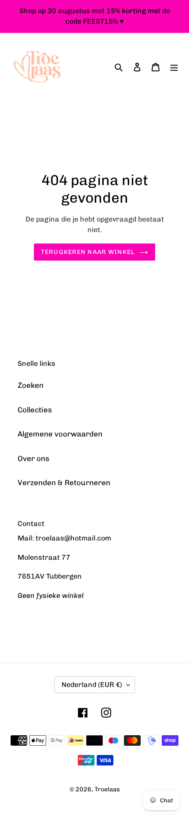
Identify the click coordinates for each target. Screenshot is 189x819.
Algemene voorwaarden (60, 433)
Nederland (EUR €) (92, 684)
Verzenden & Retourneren (64, 482)
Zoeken (31, 385)
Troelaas (107, 789)
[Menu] (174, 67)
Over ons (33, 458)
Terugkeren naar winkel (88, 252)
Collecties (35, 409)
